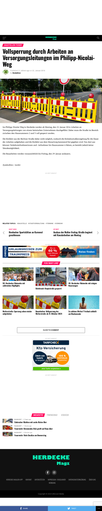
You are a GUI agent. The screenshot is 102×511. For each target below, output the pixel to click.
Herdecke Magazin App (14, 479)
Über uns (92, 479)
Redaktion (17, 73)
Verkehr (59, 223)
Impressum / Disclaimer (57, 479)
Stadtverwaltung (36, 223)
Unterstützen (40, 479)
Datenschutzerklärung (77, 479)
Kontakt (29, 479)
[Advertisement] (51, 17)
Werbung (52, 483)
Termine (50, 223)
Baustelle (22, 223)
